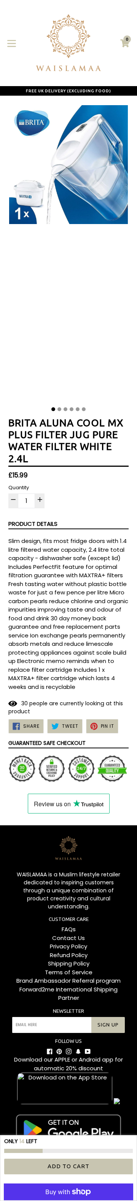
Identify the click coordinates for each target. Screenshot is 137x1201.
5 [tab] (78, 409)
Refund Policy (69, 955)
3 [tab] (65, 409)
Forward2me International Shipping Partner (68, 993)
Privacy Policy (68, 946)
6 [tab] (84, 409)
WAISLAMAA (32, 874)
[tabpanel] (68, 253)
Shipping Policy (68, 963)
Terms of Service (68, 972)
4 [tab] (71, 409)
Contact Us (68, 938)
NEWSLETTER (68, 1011)
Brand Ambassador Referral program (68, 981)
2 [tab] (59, 409)
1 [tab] (53, 409)
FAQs (69, 929)
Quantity (18, 487)
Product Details (32, 524)
